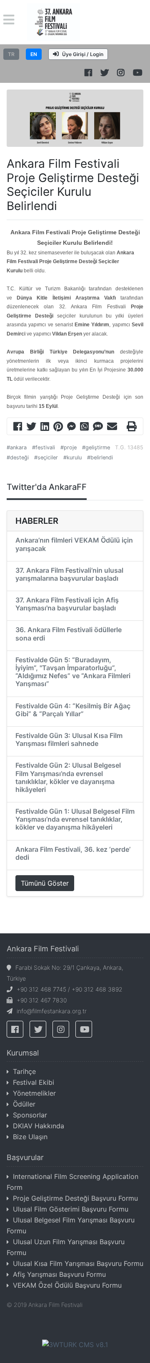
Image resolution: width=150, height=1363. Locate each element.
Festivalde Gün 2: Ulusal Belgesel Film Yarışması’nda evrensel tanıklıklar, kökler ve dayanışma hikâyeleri (68, 777)
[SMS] (98, 427)
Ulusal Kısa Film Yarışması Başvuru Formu (78, 1263)
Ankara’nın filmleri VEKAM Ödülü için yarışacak (74, 544)
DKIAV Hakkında (38, 1126)
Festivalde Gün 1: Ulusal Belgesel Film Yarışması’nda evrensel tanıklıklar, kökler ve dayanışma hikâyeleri (75, 819)
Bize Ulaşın (30, 1136)
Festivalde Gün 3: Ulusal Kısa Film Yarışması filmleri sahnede (68, 739)
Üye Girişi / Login (82, 54)
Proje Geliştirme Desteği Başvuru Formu (75, 1198)
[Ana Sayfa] (53, 21)
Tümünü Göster (45, 883)
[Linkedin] (44, 427)
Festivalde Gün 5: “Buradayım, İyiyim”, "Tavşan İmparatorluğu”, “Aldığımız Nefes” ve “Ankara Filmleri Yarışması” (72, 672)
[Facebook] (17, 427)
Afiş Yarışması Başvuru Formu (59, 1274)
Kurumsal (23, 1052)
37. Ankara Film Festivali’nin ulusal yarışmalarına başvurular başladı (69, 574)
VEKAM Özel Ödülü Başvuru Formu (67, 1285)
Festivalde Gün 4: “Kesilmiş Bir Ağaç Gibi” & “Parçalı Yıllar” (72, 710)
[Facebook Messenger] (71, 427)
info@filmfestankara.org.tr (52, 1011)
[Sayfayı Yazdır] (132, 427)
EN (33, 54)
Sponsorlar (30, 1115)
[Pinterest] (58, 427)
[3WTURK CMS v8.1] (75, 1344)
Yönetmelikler (34, 1093)
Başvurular (25, 1157)
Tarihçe (24, 1071)
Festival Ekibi (33, 1082)
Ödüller (24, 1104)
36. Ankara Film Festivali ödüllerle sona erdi (68, 633)
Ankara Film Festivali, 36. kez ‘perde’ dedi (72, 853)
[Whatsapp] (84, 427)
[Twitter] (31, 427)
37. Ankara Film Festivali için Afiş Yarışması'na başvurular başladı (67, 604)
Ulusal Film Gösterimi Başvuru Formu (70, 1209)
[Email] (112, 427)
